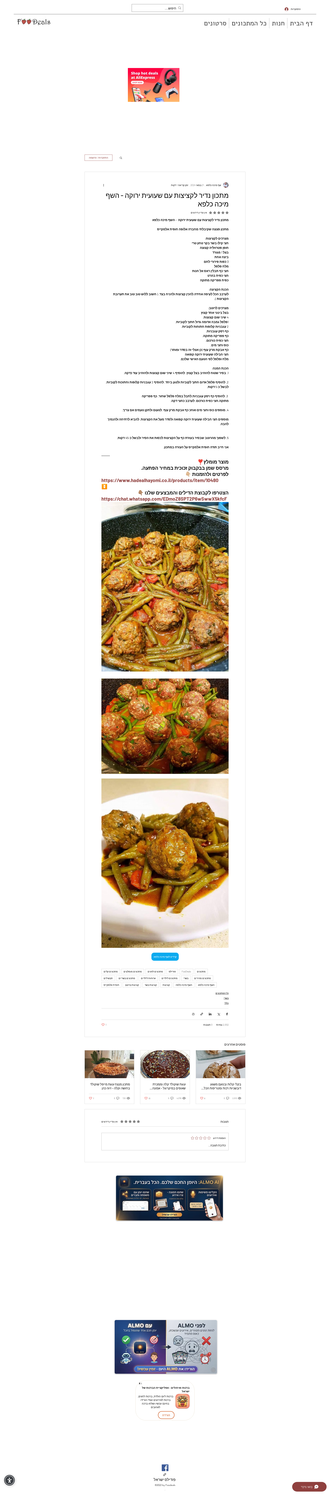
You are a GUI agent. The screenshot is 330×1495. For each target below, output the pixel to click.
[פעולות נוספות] (103, 185)
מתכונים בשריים (127, 978)
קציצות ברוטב (132, 984)
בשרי (185, 978)
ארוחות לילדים (148, 978)
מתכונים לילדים (170, 978)
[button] (121, 157)
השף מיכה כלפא (206, 984)
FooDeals (186, 971)
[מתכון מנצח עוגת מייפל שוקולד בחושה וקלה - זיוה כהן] (109, 1064)
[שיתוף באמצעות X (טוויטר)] (218, 1014)
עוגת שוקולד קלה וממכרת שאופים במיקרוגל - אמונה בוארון (168, 1086)
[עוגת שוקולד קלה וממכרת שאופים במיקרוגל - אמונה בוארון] (165, 1064)
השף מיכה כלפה (184, 984)
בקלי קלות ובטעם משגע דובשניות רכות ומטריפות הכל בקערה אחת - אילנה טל (222, 1086)
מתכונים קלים (111, 971)
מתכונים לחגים (155, 971)
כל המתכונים (222, 993)
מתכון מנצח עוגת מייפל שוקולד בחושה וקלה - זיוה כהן (110, 1086)
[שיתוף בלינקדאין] (210, 1014)
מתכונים (201, 971)
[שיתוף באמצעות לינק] (201, 1014)
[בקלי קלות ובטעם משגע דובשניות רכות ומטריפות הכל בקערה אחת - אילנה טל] (220, 1064)
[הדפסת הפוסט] (193, 1014)
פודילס (172, 971)
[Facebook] (165, 1467)
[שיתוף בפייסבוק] (227, 1014)
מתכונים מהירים (202, 978)
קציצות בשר (151, 984)
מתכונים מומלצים (133, 971)
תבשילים (108, 978)
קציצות (166, 984)
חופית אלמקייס (111, 984)
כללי (226, 1003)
